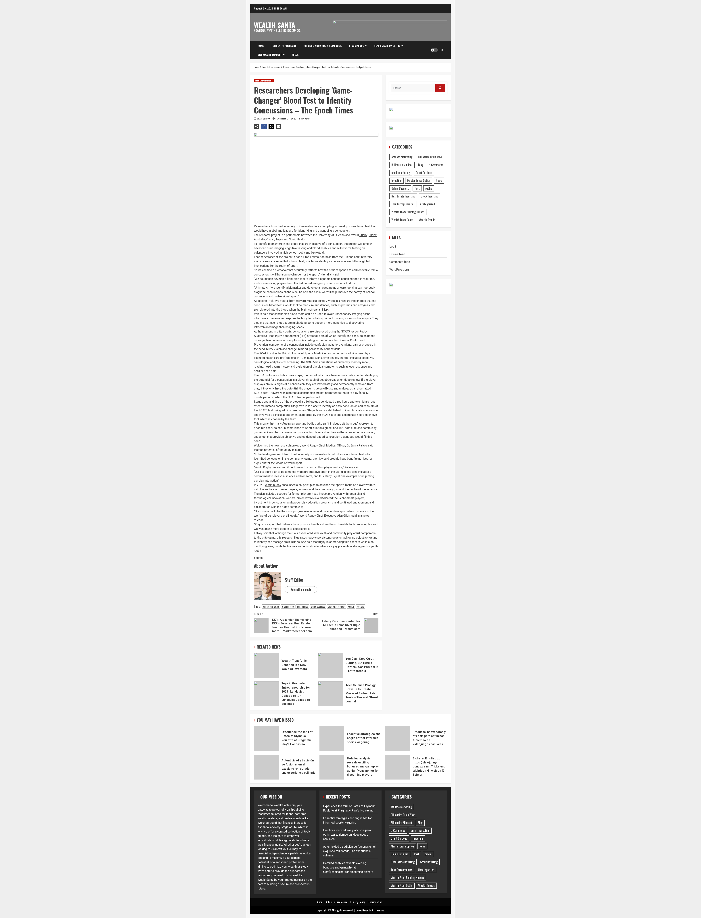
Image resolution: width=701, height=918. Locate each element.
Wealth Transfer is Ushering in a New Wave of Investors (266, 665)
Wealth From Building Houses (407, 212)
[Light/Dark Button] (434, 50)
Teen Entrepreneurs (283, 45)
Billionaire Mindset (270, 54)
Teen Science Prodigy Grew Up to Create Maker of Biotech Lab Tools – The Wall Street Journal (330, 693)
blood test (363, 226)
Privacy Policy (357, 902)
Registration (375, 902)
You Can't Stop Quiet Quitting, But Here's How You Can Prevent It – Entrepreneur (330, 665)
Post (417, 188)
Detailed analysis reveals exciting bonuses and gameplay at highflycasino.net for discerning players (331, 767)
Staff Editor (264, 118)
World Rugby (273, 485)
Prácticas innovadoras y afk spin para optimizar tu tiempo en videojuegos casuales (397, 738)
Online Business (400, 188)
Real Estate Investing (387, 45)
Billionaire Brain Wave (430, 157)
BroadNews (362, 910)
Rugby (363, 235)
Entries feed (397, 254)
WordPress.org (399, 269)
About (320, 902)
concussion (342, 230)
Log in (393, 246)
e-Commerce (356, 45)
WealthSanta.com (285, 805)
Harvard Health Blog (353, 301)
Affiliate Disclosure (336, 902)
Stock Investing (429, 196)
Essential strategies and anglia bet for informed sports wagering (331, 738)
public (428, 188)
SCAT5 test (266, 353)
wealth (351, 606)
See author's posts (301, 589)
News (439, 180)
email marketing (400, 172)
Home (261, 45)
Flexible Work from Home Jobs (323, 45)
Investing (396, 180)
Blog (420, 165)
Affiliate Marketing (401, 157)
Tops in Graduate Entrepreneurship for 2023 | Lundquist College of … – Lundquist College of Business (266, 693)
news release (274, 261)
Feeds (295, 54)
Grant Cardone (424, 172)
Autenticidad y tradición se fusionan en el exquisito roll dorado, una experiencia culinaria (266, 767)
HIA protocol (267, 375)
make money (302, 606)
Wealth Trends (427, 220)
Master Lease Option (418, 180)
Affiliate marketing (271, 606)
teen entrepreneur (336, 606)
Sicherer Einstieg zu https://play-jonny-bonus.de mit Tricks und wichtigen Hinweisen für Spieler (397, 767)
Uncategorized (427, 204)
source (258, 558)
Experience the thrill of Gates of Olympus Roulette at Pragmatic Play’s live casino (266, 738)
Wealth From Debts (402, 220)
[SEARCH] (440, 88)
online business (318, 606)
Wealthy (360, 606)
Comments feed (399, 262)
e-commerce (288, 606)
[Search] (442, 50)
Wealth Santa (274, 25)
